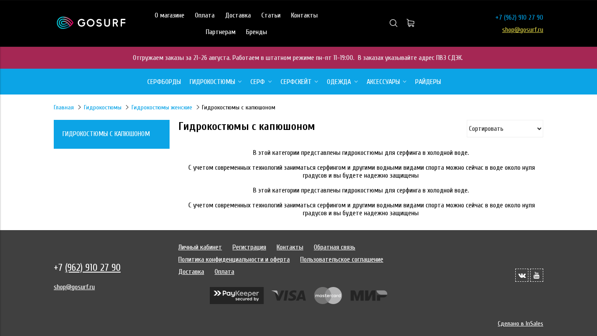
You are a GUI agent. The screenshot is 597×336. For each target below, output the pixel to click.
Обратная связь (334, 247)
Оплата (205, 15)
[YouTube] (536, 275)
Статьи (271, 15)
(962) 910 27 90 (523, 17)
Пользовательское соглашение (341, 259)
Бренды (256, 32)
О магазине (169, 15)
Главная (64, 107)
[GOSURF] (91, 27)
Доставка (238, 15)
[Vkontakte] (521, 275)
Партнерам (221, 32)
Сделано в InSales (520, 323)
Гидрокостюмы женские (162, 107)
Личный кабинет (200, 247)
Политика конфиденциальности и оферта (234, 259)
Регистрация (249, 247)
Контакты (304, 15)
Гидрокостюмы (102, 107)
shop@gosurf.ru (522, 30)
